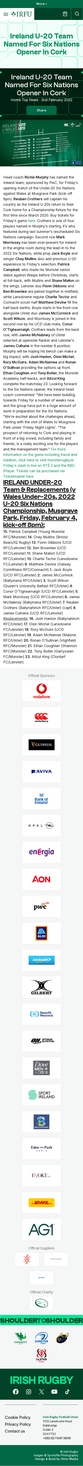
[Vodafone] (42, 691)
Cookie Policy (17, 1417)
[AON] (42, 879)
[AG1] (42, 1229)
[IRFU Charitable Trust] (41, 1303)
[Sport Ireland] (42, 1095)
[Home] (21, 14)
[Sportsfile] (41, 1277)
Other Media (69, 1459)
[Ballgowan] (42, 1121)
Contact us (15, 1431)
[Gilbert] (42, 987)
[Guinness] (42, 745)
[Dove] (42, 1068)
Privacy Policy (18, 1424)
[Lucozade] (42, 960)
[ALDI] (42, 933)
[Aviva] (42, 771)
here (31, 221)
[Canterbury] (42, 718)
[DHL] (42, 1202)
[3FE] (27, 1259)
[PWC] (42, 906)
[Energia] (42, 852)
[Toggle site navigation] (5, 14)
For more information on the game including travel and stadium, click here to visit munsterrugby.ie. (40, 454)
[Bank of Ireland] (42, 798)
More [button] (40, 4)
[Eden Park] (42, 1148)
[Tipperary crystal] (56, 1259)
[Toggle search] (77, 14)
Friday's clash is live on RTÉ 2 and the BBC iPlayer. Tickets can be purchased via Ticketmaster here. (39, 470)
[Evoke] (42, 1175)
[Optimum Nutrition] (42, 1041)
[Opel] (42, 825)
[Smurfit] (42, 1014)
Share (41, 110)
